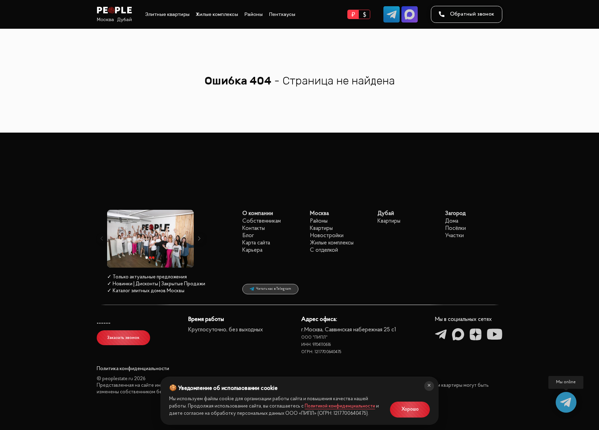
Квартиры (321, 228)
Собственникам (261, 221)
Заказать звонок (123, 337)
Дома (451, 221)
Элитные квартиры (167, 14)
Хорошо (410, 409)
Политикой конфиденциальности (340, 406)
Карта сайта (256, 243)
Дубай (124, 20)
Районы (253, 14)
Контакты (253, 228)
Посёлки (455, 228)
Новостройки (327, 236)
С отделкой (324, 250)
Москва (105, 20)
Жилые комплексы (217, 14)
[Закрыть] (429, 386)
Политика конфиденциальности (133, 368)
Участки (454, 236)
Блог (248, 236)
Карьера (252, 250)
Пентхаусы (282, 14)
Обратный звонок (472, 14)
